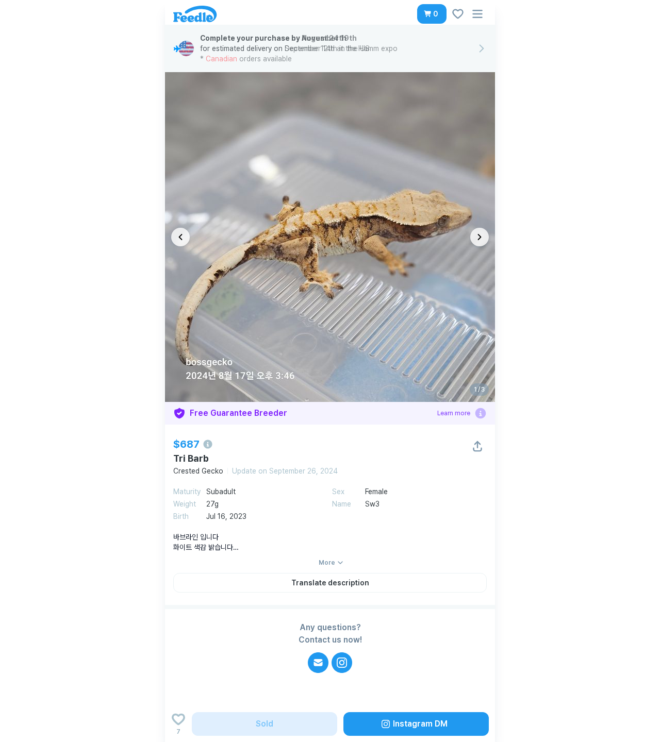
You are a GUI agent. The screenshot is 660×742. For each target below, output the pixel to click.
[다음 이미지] (479, 237)
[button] (432, 14)
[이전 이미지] (180, 237)
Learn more (453, 413)
